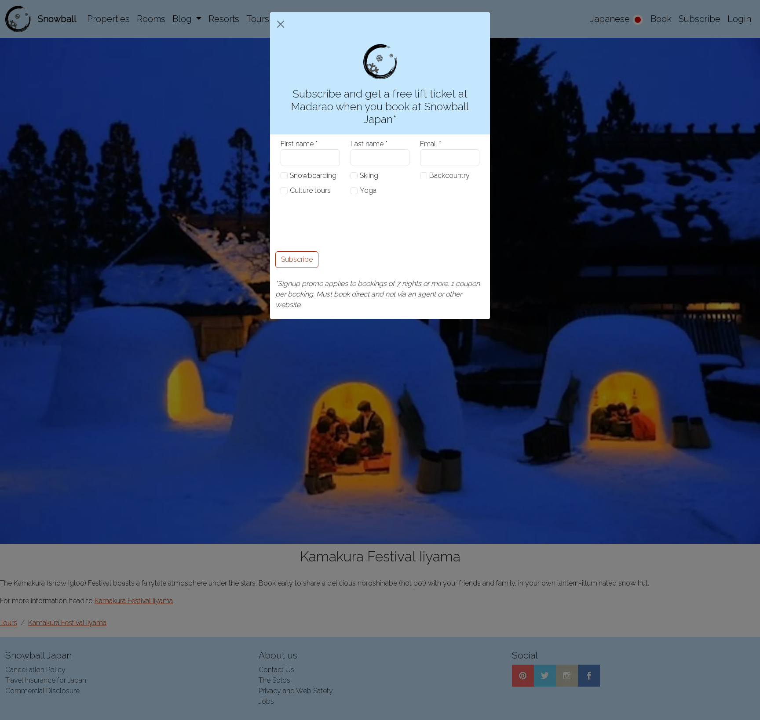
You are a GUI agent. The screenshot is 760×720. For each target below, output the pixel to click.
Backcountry (449, 175)
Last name (367, 144)
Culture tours (310, 190)
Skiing (369, 175)
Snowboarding (313, 175)
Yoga (368, 190)
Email (428, 144)
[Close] (280, 24)
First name (297, 144)
